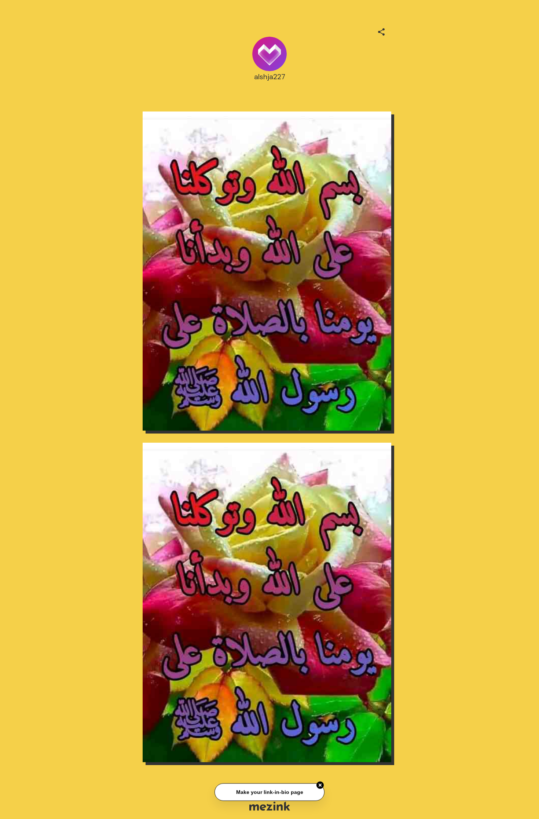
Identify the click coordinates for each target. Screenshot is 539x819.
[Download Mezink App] (269, 806)
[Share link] (381, 30)
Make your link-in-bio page (269, 793)
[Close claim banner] (320, 786)
